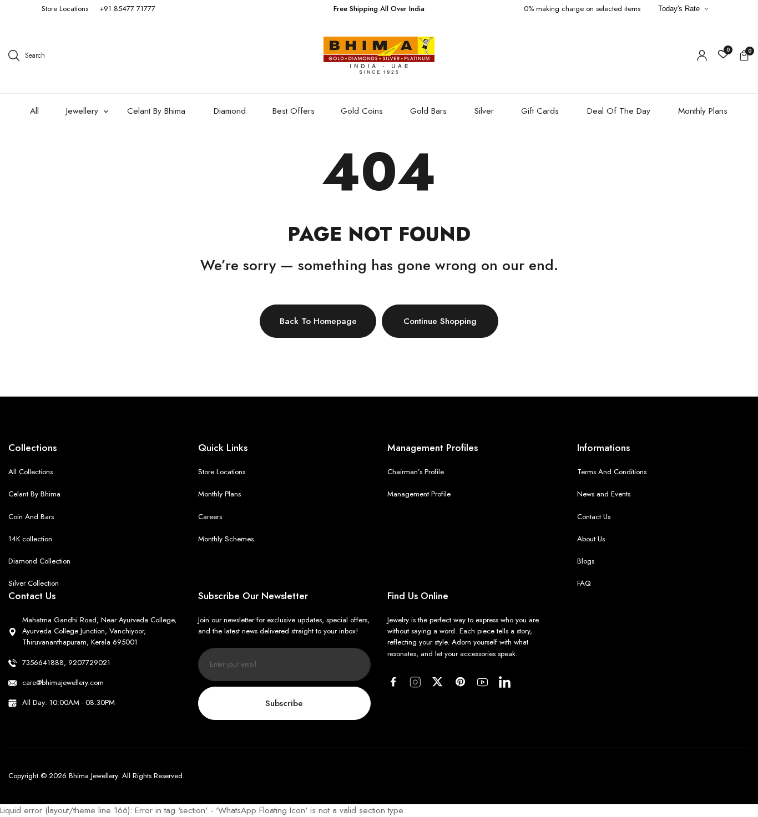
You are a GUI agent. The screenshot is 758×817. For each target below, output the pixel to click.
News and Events (603, 494)
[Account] (702, 55)
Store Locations (65, 8)
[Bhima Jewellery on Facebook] (393, 681)
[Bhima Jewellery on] (505, 682)
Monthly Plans (219, 494)
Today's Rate (679, 8)
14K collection (30, 539)
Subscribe (284, 703)
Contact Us (593, 516)
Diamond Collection (39, 561)
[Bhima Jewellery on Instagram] (415, 682)
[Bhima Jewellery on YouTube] (482, 682)
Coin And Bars (31, 516)
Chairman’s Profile (415, 471)
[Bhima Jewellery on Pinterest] (460, 681)
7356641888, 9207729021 (66, 662)
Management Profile (419, 494)
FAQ (583, 583)
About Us (591, 539)
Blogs (585, 561)
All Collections (30, 471)
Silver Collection (33, 583)
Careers (210, 516)
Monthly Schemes (226, 539)
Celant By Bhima (34, 494)
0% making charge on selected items (582, 8)
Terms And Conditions (611, 471)
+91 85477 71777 (127, 8)
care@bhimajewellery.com (63, 682)
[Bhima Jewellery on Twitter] (437, 681)
